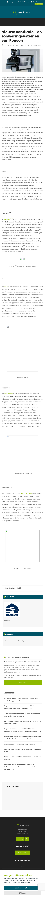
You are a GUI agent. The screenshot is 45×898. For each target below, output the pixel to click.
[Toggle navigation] (4, 22)
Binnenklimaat (9, 641)
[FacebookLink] (32, 2)
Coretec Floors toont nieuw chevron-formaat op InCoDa (22, 758)
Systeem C (26, 493)
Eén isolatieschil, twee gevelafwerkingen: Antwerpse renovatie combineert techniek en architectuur (21, 766)
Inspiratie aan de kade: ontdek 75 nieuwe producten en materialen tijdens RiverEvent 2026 (22, 730)
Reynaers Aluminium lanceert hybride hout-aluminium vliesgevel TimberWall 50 (20, 707)
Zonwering (21, 641)
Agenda (22, 867)
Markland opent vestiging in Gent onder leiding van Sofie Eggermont (22, 699)
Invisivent (8, 219)
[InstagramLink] (37, 2)
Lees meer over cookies (21, 882)
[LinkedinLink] (34, 2)
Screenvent (8, 394)
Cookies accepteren (22, 888)
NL (21, 2)
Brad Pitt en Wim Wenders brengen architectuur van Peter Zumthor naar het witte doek (22, 737)
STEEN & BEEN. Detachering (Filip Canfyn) (19, 744)
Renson (7, 620)
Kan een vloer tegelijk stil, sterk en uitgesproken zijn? (22, 750)
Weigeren (22, 893)
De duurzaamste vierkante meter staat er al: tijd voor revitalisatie (22, 722)
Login (28, 2)
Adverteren (39, 4)
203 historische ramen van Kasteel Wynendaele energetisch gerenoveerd (22, 715)
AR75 (6, 286)
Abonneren (23, 682)
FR (24, 2)
